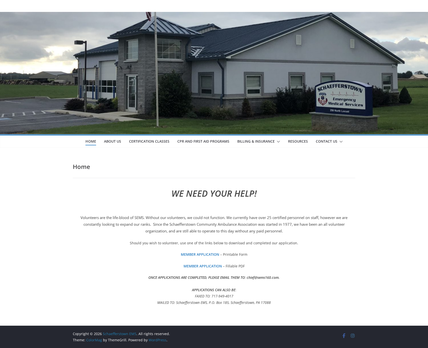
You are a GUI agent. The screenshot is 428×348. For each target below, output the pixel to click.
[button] (277, 141)
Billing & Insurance (256, 141)
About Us (112, 141)
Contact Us (326, 141)
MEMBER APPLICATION (200, 254)
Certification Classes (149, 141)
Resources (298, 141)
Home (90, 141)
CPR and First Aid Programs (203, 141)
